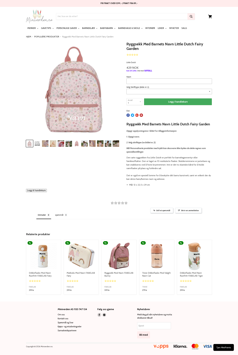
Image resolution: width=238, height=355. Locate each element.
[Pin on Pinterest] (141, 115)
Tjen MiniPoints (223, 347)
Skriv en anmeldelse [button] (190, 210)
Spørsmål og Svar (65, 322)
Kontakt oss (63, 318)
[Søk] (191, 16)
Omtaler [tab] (42, 215)
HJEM (28, 36)
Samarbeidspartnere (67, 330)
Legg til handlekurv (36, 190)
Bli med (143, 334)
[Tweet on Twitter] (132, 115)
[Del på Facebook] (128, 115)
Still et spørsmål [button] (163, 210)
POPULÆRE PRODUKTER (46, 36)
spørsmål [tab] (59, 215)
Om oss (61, 314)
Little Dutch (131, 62)
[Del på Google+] (137, 115)
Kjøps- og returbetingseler (69, 326)
